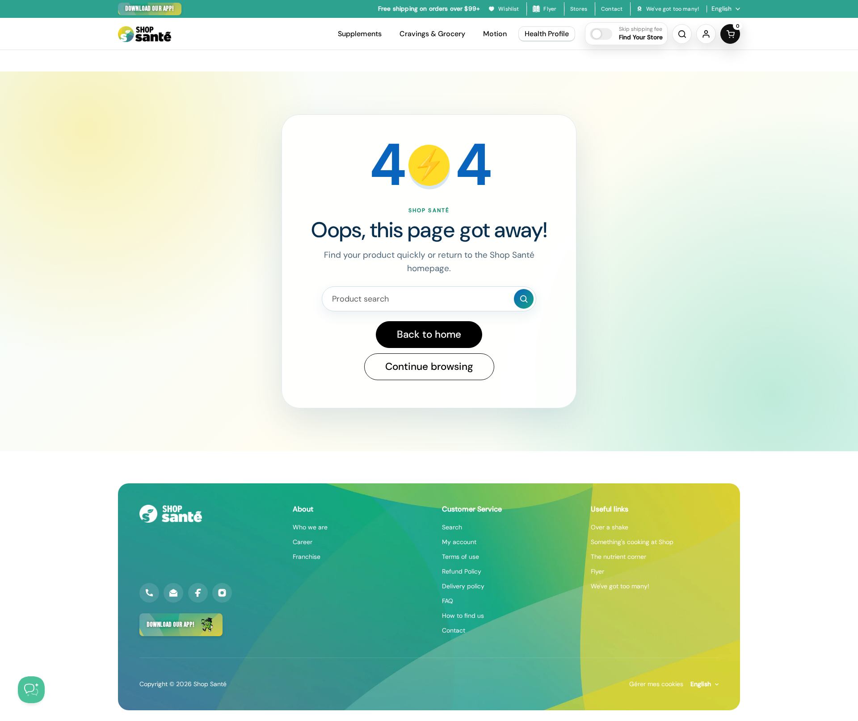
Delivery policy (463, 586)
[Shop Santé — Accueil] (170, 514)
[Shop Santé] (144, 34)
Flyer (597, 571)
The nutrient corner (618, 557)
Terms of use (460, 557)
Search (452, 527)
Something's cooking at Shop (632, 542)
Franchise (306, 557)
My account (459, 542)
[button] (626, 33)
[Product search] (524, 299)
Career (302, 542)
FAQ (447, 601)
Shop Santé (210, 684)
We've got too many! (620, 586)
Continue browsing (429, 366)
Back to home (429, 334)
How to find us (463, 616)
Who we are (310, 527)
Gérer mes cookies (656, 684)
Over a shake (609, 527)
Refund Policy (461, 571)
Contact (453, 630)
